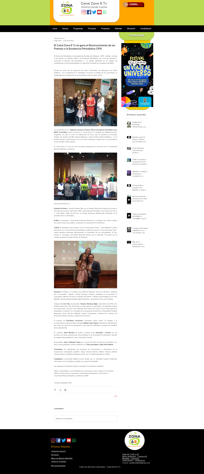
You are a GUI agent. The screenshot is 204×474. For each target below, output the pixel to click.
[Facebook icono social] (89, 12)
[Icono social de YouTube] (99, 12)
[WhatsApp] (104, 12)
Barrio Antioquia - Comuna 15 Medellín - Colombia (134, 457)
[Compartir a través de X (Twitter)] (60, 390)
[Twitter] (94, 12)
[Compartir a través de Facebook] (55, 390)
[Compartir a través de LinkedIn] (65, 390)
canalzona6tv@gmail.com (139, 463)
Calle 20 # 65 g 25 (130, 454)
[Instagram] (84, 12)
